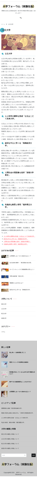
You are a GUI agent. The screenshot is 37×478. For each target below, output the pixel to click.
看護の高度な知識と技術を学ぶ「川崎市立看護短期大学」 (17, 413)
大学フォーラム (21, 472)
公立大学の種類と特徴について (10, 439)
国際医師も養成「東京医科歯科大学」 (12, 408)
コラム (3, 331)
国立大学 (3, 304)
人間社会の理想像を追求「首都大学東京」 (17, 241)
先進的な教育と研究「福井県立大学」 (16, 244)
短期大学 (3, 318)
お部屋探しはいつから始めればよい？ (20, 391)
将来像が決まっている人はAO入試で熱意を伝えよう (22, 373)
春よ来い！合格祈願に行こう (17, 352)
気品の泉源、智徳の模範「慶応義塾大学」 (13, 422)
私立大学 (3, 313)
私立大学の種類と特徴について (10, 443)
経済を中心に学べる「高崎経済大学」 (16, 239)
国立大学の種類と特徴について (10, 434)
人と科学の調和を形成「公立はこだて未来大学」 (19, 236)
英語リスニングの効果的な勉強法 (18, 362)
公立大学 (3, 308)
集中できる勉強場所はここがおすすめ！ (20, 381)
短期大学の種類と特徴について (10, 448)
